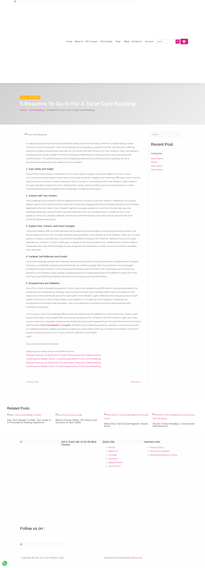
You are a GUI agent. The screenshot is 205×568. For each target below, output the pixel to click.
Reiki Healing (156, 166)
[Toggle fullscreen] (14, 562)
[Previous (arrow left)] (4, 566)
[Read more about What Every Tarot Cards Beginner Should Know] (127, 416)
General (154, 162)
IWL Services (106, 41)
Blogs (126, 41)
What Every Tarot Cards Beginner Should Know (125, 424)
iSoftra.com (136, 557)
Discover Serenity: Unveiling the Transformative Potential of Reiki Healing (63, 355)
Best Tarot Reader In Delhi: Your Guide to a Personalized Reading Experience (29, 421)
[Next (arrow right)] (14, 566)
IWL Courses (91, 41)
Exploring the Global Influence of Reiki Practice (50, 351)
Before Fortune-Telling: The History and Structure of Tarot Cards (76, 421)
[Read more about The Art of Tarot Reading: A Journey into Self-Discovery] (175, 416)
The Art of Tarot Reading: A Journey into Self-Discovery (173, 424)
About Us (79, 41)
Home (69, 41)
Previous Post (32, 382)
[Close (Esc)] (34, 562)
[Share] (24, 562)
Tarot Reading (30, 97)
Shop (118, 41)
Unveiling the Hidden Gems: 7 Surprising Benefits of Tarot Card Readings (63, 359)
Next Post (136, 382)
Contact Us (137, 41)
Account (149, 41)
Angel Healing (157, 158)
